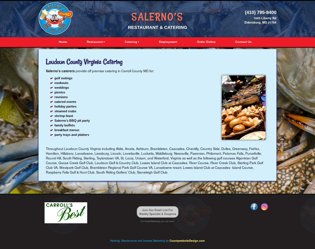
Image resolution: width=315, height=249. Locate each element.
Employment (168, 42)
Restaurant (95, 42)
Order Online (206, 42)
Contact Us (243, 42)
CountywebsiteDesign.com (187, 241)
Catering (131, 42)
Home (63, 42)
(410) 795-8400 (260, 12)
